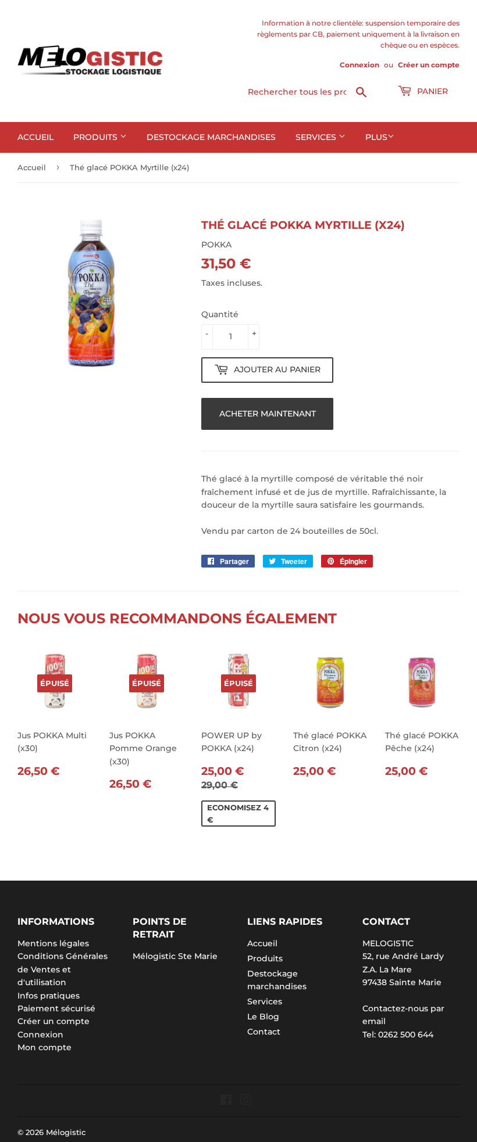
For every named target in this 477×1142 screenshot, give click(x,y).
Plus (376, 137)
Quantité (219, 314)
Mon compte (44, 1047)
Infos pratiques (48, 995)
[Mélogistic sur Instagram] (246, 1101)
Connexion (359, 64)
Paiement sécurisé (56, 1008)
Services (317, 137)
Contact (263, 1031)
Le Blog (263, 1016)
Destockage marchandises (211, 137)
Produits (96, 137)
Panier (431, 91)
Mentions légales (53, 943)
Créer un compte (429, 64)
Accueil (35, 137)
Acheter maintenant (267, 413)
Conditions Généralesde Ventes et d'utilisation (62, 969)
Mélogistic (66, 1132)
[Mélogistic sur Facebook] (226, 1101)
